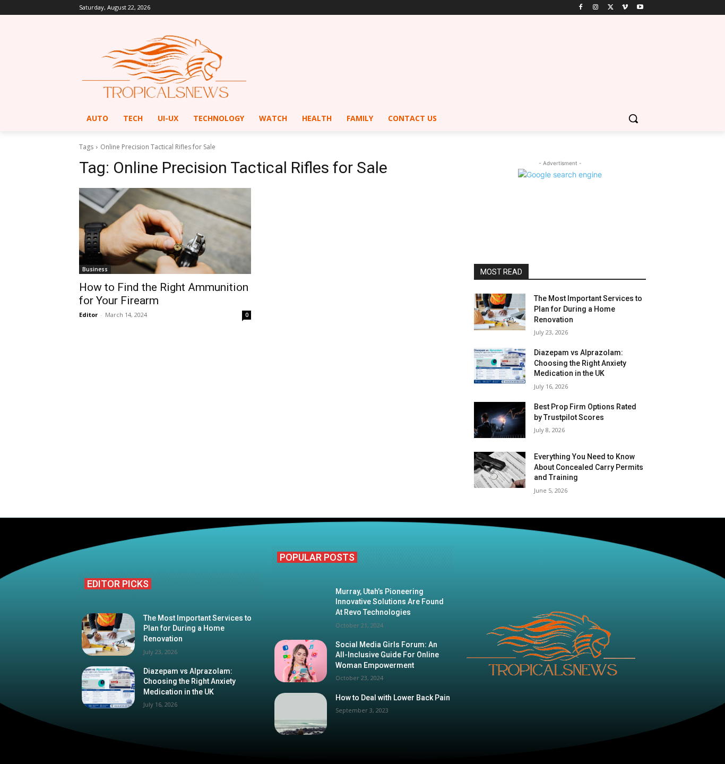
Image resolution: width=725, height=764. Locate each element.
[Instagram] (596, 8)
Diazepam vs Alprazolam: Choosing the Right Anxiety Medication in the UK (580, 362)
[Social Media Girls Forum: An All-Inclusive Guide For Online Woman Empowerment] (300, 661)
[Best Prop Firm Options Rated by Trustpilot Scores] (499, 420)
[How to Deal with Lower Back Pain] (300, 714)
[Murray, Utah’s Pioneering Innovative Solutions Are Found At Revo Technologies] (300, 608)
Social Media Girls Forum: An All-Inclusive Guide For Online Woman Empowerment (387, 654)
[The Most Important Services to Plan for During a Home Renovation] (499, 312)
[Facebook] (581, 8)
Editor (88, 315)
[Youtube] (640, 8)
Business (95, 269)
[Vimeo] (625, 8)
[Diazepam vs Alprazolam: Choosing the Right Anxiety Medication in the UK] (499, 366)
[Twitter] (611, 8)
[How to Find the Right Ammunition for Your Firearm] (165, 231)
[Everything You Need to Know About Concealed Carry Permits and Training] (499, 470)
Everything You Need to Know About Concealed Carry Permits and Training (588, 467)
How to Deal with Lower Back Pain (392, 697)
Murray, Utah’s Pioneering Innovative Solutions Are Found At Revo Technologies (389, 601)
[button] (633, 118)
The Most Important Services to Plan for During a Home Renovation (588, 308)
